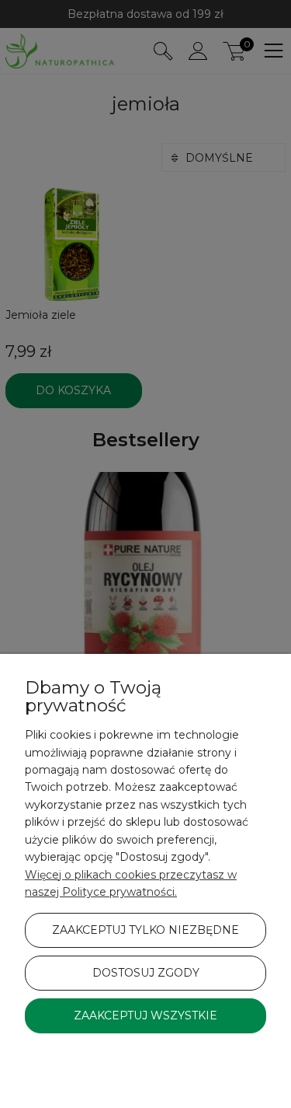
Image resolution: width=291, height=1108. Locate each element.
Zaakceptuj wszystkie (145, 1015)
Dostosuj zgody (145, 973)
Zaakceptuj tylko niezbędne (145, 930)
